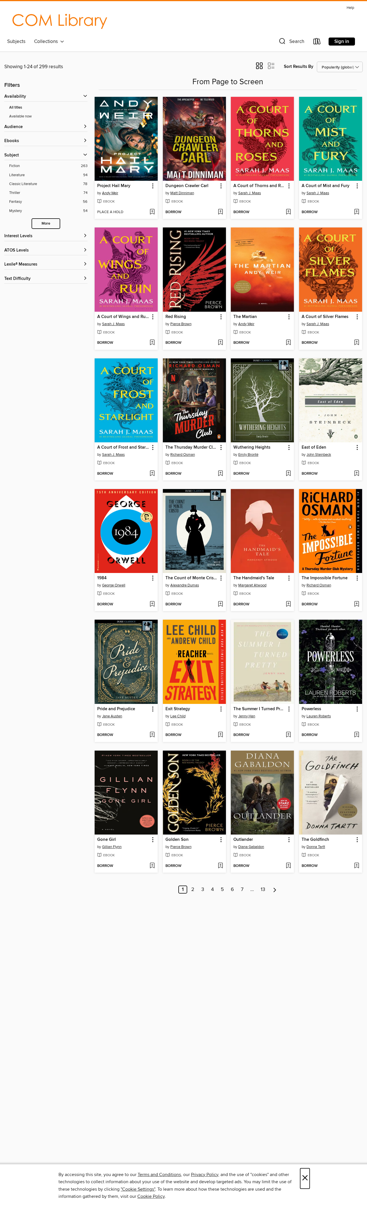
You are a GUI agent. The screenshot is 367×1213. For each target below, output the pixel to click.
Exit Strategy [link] (177, 709)
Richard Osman (182, 454)
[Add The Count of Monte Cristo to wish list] (220, 604)
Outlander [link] (243, 839)
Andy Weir (110, 193)
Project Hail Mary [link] (113, 186)
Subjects (16, 41)
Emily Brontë (248, 454)
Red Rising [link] (175, 316)
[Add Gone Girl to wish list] (152, 866)
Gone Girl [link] (106, 839)
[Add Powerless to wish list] (356, 735)
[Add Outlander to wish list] (288, 866)
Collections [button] (47, 41)
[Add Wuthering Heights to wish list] (288, 474)
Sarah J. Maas (249, 193)
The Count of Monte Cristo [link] (191, 578)
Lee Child (178, 716)
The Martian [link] (245, 316)
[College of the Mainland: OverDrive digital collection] (59, 20)
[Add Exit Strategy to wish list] (220, 735)
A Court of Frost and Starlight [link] (123, 447)
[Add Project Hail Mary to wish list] (152, 212)
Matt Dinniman (182, 193)
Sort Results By (298, 66)
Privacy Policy (204, 1174)
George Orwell (113, 585)
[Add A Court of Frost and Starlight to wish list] (152, 474)
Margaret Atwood (252, 585)
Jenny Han (246, 716)
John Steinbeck (319, 454)
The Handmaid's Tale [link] (253, 578)
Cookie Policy (151, 1196)
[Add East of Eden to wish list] (356, 474)
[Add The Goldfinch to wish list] (356, 866)
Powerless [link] (311, 709)
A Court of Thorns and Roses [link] (259, 186)
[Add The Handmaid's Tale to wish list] (288, 604)
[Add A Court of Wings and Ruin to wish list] (152, 343)
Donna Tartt (316, 847)
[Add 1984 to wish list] (152, 604)
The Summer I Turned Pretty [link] (259, 709)
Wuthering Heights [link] (251, 447)
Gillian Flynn (112, 847)
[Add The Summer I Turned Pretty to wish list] (288, 735)
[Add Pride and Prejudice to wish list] (152, 735)
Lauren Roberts (319, 716)
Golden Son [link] (177, 839)
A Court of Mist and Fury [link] (326, 186)
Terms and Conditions (159, 1174)
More (46, 223)
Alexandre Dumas (184, 585)
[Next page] (274, 889)
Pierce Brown (181, 324)
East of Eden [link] (314, 447)
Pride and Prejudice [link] (116, 709)
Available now (20, 116)
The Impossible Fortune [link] (325, 578)
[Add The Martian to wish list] (288, 343)
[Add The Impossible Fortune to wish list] (356, 604)
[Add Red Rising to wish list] (220, 343)
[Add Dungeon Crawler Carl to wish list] (220, 212)
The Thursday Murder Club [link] (191, 447)
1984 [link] (102, 578)
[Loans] (317, 42)
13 (263, 889)
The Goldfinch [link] (315, 839)
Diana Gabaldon (251, 847)
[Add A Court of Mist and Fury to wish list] (356, 212)
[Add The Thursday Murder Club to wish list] (220, 474)
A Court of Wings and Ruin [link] (123, 316)
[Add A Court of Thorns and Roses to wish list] (288, 212)
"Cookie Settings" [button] (138, 1189)
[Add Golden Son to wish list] (220, 866)
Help (350, 8)
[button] (291, 42)
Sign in (341, 41)
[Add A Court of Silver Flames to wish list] (356, 343)
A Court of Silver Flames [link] (325, 316)
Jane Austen (112, 716)
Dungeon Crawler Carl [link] (186, 186)
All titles (15, 107)
